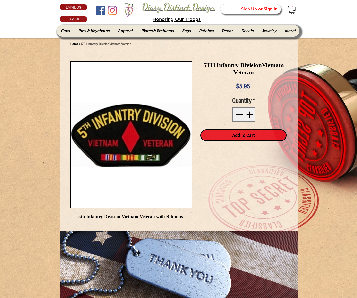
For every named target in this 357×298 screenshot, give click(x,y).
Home (74, 44)
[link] (292, 10)
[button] (73, 19)
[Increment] (249, 114)
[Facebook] (100, 10)
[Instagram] (112, 10)
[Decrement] (238, 114)
